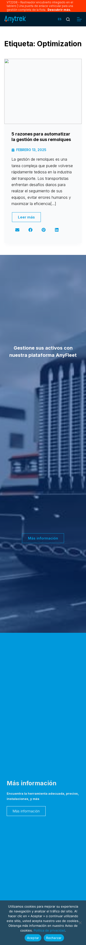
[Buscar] (68, 19)
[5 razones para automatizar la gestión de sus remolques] (43, 91)
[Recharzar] (80, 922)
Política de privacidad (49, 930)
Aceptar (33, 938)
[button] (59, 19)
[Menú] (79, 19)
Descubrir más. (59, 10)
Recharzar (53, 938)
